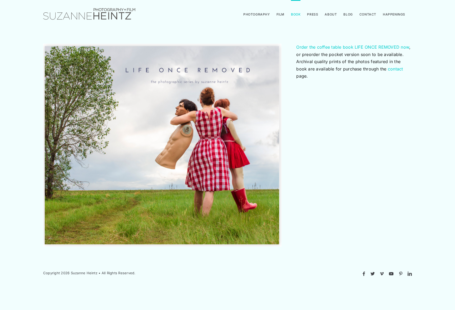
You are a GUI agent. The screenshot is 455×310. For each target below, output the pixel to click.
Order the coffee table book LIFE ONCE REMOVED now (352, 47)
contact (395, 69)
